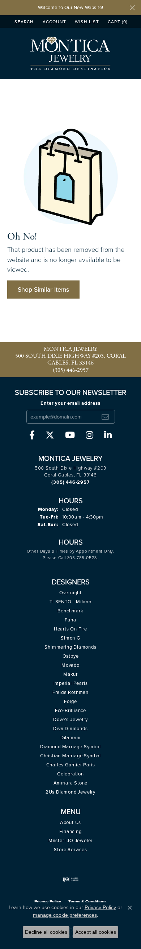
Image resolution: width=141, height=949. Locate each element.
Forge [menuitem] (70, 701)
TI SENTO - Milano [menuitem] (70, 601)
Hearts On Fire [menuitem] (70, 628)
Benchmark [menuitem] (70, 610)
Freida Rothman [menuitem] (70, 692)
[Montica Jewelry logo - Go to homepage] (70, 53)
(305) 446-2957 (71, 370)
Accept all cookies (95, 932)
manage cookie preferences (65, 915)
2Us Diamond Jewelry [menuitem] (70, 791)
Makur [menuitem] (70, 674)
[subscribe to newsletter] (105, 416)
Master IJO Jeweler (70, 840)
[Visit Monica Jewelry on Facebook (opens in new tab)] (32, 435)
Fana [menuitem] (70, 619)
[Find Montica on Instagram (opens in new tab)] (89, 435)
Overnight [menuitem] (70, 592)
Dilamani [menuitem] (70, 737)
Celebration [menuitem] (70, 773)
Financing (70, 831)
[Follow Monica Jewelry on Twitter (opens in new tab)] (50, 435)
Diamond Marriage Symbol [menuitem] (70, 746)
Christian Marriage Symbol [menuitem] (70, 755)
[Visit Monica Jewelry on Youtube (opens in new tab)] (69, 435)
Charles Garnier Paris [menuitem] (70, 764)
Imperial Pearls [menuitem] (71, 683)
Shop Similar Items (43, 289)
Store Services (70, 849)
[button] (23, 21)
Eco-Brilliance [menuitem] (70, 710)
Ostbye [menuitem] (71, 656)
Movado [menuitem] (70, 665)
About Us (70, 822)
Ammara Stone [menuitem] (71, 782)
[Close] (132, 7)
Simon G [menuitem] (70, 637)
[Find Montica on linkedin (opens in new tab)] (108, 435)
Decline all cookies (46, 932)
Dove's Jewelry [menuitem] (70, 719)
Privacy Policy (100, 907)
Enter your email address (70, 403)
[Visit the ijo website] (71, 879)
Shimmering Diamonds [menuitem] (70, 647)
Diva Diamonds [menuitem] (70, 728)
